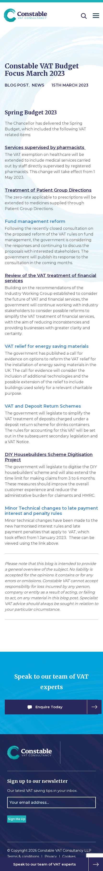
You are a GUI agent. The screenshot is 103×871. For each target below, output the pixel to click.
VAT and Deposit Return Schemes (43, 406)
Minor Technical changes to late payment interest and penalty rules (51, 511)
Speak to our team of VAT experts (44, 864)
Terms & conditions (23, 856)
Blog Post (17, 85)
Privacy (51, 856)
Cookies (68, 856)
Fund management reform (35, 221)
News (38, 85)
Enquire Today (49, 707)
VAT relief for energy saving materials (47, 346)
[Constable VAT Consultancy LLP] (25, 16)
